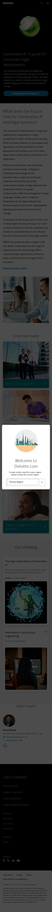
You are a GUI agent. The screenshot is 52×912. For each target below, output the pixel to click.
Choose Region (16, 481)
